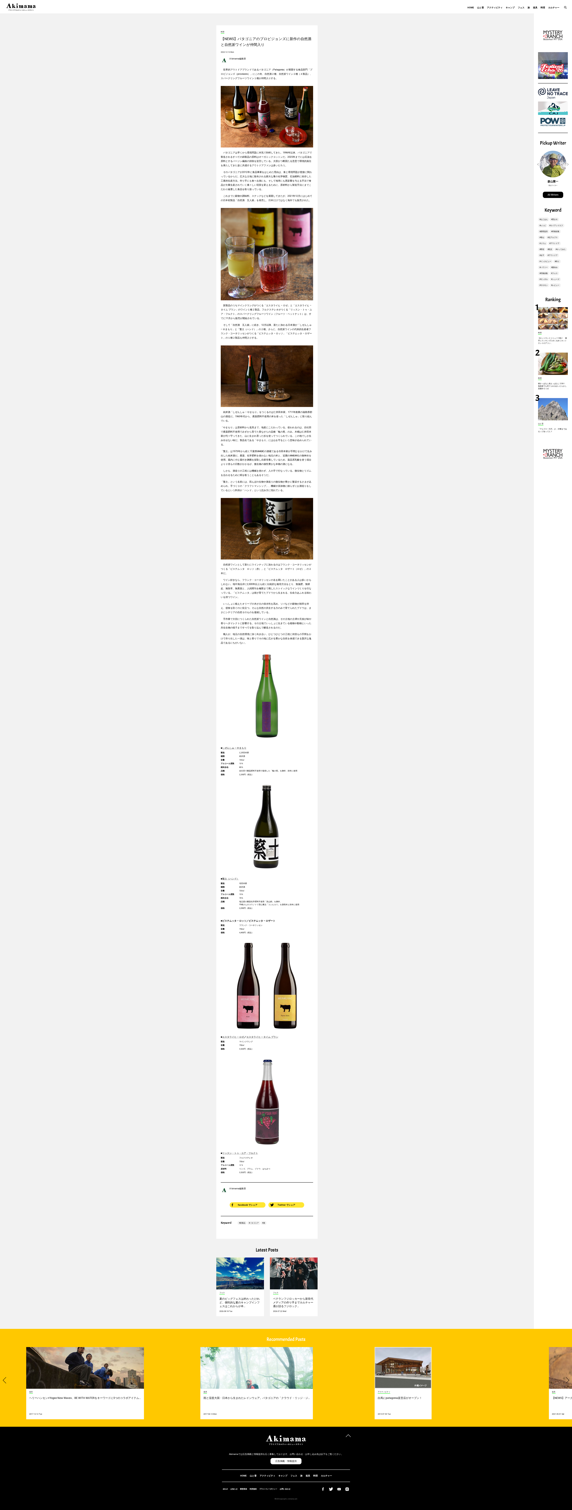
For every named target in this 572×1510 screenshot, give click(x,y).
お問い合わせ (285, 1489)
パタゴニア (254, 1223)
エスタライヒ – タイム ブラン (262, 1037)
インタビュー (546, 261)
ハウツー (544, 267)
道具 (535, 7)
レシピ (543, 225)
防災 (550, 249)
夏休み (555, 267)
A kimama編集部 (237, 58)
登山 (542, 237)
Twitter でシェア (286, 1205)
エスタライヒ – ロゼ (233, 1037)
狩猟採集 (555, 231)
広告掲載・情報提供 (286, 1461)
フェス (521, 7)
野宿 (542, 249)
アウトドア (554, 243)
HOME (470, 7)
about (225, 1489)
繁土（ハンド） (230, 878)
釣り (557, 261)
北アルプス (553, 237)
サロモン (544, 285)
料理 (543, 7)
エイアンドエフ (556, 225)
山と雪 (480, 7)
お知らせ (234, 1489)
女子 (542, 255)
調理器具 (544, 231)
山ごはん (544, 219)
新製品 (242, 1223)
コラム (543, 243)
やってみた (561, 249)
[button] (538, 164)
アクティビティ (495, 7)
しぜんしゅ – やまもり (234, 748)
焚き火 (555, 219)
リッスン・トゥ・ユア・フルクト (240, 1153)
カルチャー (553, 7)
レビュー (555, 285)
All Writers (553, 194)
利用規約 (253, 1489)
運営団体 (243, 1489)
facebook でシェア (247, 1205)
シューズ (555, 279)
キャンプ (510, 7)
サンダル (544, 279)
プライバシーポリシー (268, 1489)
